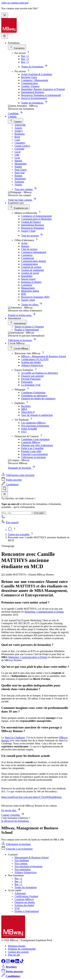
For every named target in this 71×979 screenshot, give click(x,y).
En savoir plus (9, 810)
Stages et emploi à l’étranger (29, 326)
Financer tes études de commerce (38, 398)
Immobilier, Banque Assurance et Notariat (43, 89)
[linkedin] (17, 962)
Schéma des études (31, 362)
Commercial (27, 258)
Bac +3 (25, 59)
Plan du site (14, 954)
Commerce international (33, 252)
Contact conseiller (11, 815)
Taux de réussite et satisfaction (37, 415)
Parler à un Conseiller (32, 448)
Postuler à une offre (31, 451)
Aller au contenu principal (14, 2)
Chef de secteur (29, 249)
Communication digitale (33, 261)
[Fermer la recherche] (4, 494)
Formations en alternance (34, 395)
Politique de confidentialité (22, 948)
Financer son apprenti (32, 376)
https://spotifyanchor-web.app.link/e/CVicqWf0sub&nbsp (31, 797)
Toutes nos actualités (19, 534)
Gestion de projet (30, 273)
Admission (20, 893)
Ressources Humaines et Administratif (41, 95)
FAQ (23, 431)
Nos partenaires (23, 869)
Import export (28, 279)
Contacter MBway (30, 442)
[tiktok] (22, 962)
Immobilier (27, 276)
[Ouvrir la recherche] (4, 488)
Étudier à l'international (27, 329)
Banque (25, 246)
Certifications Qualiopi (26, 896)
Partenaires (27, 381)
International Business (32, 92)
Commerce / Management (34, 80)
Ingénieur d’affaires (31, 282)
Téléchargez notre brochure (20, 475)
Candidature (12, 484)
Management (28, 288)
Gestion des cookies (18, 951)
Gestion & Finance (31, 222)
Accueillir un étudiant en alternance (39, 373)
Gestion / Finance (30, 86)
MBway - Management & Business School (43, 356)
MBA (24, 409)
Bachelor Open (29, 77)
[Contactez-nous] (3, 517)
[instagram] (8, 962)
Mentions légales (16, 945)
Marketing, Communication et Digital (43, 611)
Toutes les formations (26, 887)
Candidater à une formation (35, 439)
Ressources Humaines (32, 227)
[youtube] (13, 962)
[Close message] (4, 15)
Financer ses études (25, 902)
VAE (17, 908)
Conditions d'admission (33, 392)
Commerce (27, 255)
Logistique (26, 285)
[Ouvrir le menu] (4, 36)
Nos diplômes (22, 860)
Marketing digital (30, 291)
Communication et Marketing (36, 219)
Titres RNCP (28, 412)
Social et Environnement (34, 98)
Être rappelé (12, 522)
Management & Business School (32, 857)
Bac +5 (25, 62)
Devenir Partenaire (31, 378)
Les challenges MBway (33, 422)
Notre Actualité (29, 428)
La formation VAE (31, 384)
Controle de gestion (31, 267)
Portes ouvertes (14, 479)
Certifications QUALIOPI (34, 359)
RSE (23, 294)
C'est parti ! (39, 513)
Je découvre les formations (15, 821)
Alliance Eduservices (32, 365)
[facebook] (3, 962)
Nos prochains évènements (35, 425)
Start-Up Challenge (15, 737)
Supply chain (28, 300)
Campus (12, 116)
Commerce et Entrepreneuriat (36, 216)
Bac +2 (25, 56)
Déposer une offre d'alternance (37, 445)
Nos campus (21, 863)
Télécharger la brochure (33, 457)
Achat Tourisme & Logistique (36, 74)
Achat (24, 243)
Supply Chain (28, 230)
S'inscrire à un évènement (34, 454)
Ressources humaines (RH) (35, 297)
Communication (29, 83)
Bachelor (26, 406)
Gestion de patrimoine (32, 270)
